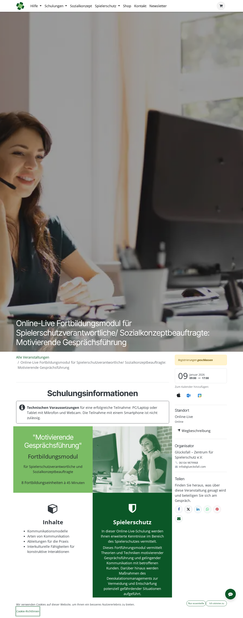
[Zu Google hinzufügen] (199, 395)
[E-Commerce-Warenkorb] (221, 6)
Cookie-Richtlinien (27, 611)
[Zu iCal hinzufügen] (178, 395)
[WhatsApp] (207, 509)
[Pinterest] (217, 509)
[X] (188, 509)
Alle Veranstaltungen (32, 357)
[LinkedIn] (198, 509)
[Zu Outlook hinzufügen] (188, 395)
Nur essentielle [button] (196, 603)
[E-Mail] (179, 519)
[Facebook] (179, 509)
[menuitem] (36, 6)
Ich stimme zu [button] (216, 603)
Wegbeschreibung (196, 430)
